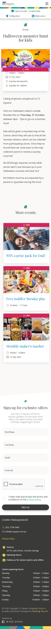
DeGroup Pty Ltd (39, 611)
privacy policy (34, 499)
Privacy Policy (8, 538)
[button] (47, 3)
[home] (8, 4)
